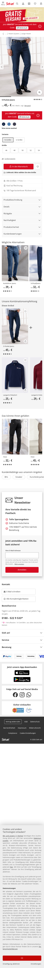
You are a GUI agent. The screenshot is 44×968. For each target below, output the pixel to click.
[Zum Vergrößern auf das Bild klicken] (39, 92)
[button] (3, 3)
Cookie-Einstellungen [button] (28, 733)
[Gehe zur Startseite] (10, 3)
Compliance (12, 733)
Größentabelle (10, 159)
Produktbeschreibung (13, 200)
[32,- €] (15, 437)
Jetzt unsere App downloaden (22, 667)
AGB (26, 722)
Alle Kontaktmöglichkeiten (17, 599)
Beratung (6, 647)
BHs (6, 477)
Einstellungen (36, 964)
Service (5, 640)
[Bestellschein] (29, 3)
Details (6, 206)
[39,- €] (15, 263)
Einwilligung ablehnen (11, 964)
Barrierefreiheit (9, 728)
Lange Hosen (26, 33)
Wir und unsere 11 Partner (13, 836)
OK (22, 958)
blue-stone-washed (9, 128)
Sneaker (18, 477)
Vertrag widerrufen (13, 722)
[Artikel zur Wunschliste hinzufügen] (37, 166)
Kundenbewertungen (13, 234)
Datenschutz (35, 722)
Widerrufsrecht (35, 728)
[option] (3, 124)
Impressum (22, 728)
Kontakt (6, 584)
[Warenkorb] (41, 3)
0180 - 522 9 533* (12, 618)
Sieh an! (6, 632)
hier (11, 867)
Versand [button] (27, 106)
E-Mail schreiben (12, 592)
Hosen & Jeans (13, 33)
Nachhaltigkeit (10, 220)
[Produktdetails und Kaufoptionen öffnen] (25, 341)
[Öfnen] (39, 26)
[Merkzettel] (35, 3)
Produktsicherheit (11, 227)
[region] (22, 896)
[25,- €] (15, 375)
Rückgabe (8, 213)
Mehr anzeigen (19, 564)
